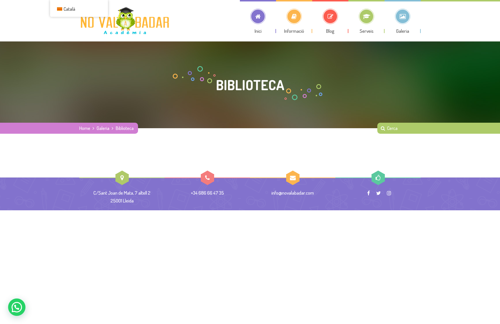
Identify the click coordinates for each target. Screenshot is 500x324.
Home (84, 128)
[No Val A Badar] (125, 20)
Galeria (103, 128)
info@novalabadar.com (292, 193)
